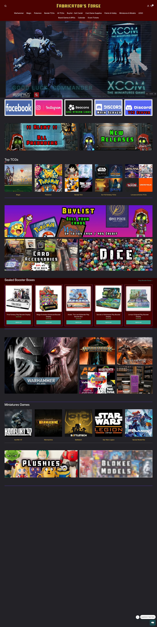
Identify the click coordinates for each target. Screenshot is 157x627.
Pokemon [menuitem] (38, 13)
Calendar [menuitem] (81, 18)
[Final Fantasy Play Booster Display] (19, 298)
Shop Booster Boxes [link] (144, 280)
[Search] (6, 6)
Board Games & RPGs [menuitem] (66, 18)
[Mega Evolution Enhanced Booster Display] (49, 298)
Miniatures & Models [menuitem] (127, 13)
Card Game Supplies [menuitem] (93, 13)
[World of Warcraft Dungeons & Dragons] (78, 59)
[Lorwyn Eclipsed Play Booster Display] (138, 298)
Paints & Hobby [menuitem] (110, 13)
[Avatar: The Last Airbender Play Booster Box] (78, 298)
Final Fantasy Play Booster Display (18, 314)
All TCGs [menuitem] (60, 13)
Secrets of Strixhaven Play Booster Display (108, 315)
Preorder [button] (78, 70)
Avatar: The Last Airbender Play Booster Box (78, 315)
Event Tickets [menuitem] (93, 18)
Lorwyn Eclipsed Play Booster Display (138, 315)
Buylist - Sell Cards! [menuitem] (75, 13)
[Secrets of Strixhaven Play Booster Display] (108, 298)
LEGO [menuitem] (140, 13)
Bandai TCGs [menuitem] (49, 13)
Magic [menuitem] (28, 13)
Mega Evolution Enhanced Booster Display (49, 315)
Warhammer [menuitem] (19, 13)
